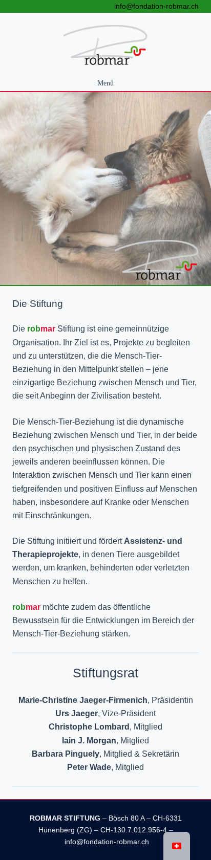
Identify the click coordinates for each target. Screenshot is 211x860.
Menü (105, 83)
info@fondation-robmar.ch (156, 6)
